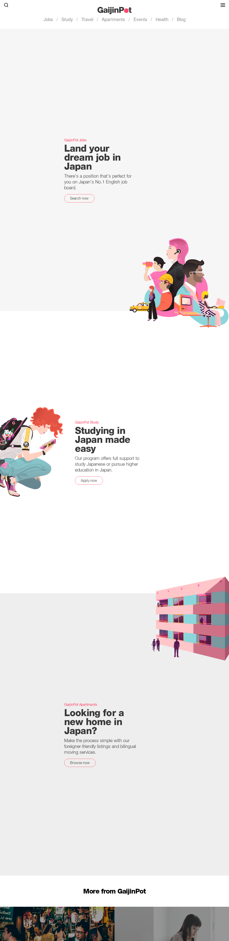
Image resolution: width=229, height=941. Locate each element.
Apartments (113, 19)
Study (67, 19)
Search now (79, 198)
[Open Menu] (223, 5)
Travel (87, 19)
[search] (6, 5)
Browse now (80, 763)
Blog (181, 19)
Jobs (49, 19)
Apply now (89, 480)
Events (140, 19)
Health (162, 19)
